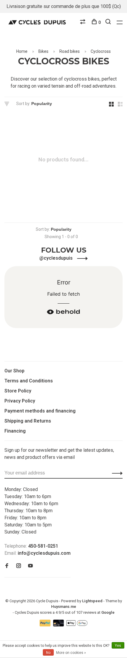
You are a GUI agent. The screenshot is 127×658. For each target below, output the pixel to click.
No (48, 653)
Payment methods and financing (40, 411)
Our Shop (14, 371)
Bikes (43, 51)
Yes (118, 646)
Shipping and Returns (27, 421)
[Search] (108, 22)
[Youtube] (30, 566)
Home (21, 51)
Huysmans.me (63, 606)
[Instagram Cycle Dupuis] (18, 566)
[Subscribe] (116, 473)
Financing (15, 431)
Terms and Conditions (28, 381)
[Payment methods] (46, 625)
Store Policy (17, 391)
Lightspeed (92, 601)
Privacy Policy (19, 401)
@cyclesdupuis (56, 258)
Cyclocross (101, 51)
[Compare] (83, 22)
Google (108, 612)
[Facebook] (6, 566)
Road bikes (69, 51)
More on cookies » (71, 653)
